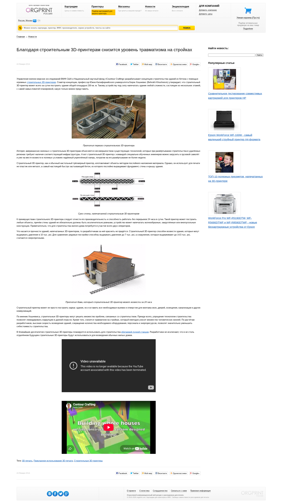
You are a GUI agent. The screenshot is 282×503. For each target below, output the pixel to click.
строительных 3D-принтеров (41, 82)
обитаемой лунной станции (135, 332)
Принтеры (98, 6)
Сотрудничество (160, 491)
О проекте (131, 491)
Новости (150, 6)
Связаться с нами (179, 491)
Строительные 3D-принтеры (88, 460)
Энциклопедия (180, 6)
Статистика (144, 491)
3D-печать (27, 460)
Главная (21, 36)
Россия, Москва (25, 20)
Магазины (124, 6)
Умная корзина (248, 17)
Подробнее (248, 29)
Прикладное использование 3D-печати (53, 460)
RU (34, 20)
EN (39, 20)
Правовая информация (200, 491)
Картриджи (71, 6)
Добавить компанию (208, 10)
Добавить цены (205, 14)
